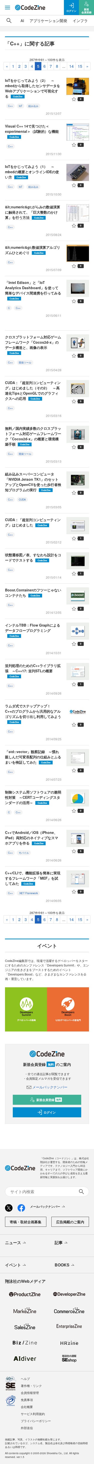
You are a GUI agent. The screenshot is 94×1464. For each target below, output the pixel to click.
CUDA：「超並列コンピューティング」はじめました (33, 522)
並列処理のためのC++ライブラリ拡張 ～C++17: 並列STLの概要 (33, 670)
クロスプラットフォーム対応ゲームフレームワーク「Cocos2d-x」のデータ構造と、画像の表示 (33, 344)
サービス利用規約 (33, 1414)
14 (71, 66)
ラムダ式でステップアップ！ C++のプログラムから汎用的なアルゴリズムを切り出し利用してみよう (33, 713)
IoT (20, 106)
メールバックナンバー (49, 1086)
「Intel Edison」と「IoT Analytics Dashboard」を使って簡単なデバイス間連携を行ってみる (33, 290)
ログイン (50, 1112)
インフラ (80, 20)
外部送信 (27, 1428)
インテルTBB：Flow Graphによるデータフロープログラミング (32, 630)
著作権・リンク (31, 1385)
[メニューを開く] (7, 7)
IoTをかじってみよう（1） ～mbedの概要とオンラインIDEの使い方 (32, 171)
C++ (10, 106)
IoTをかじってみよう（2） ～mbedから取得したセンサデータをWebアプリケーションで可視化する (32, 88)
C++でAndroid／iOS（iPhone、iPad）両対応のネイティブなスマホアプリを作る (31, 837)
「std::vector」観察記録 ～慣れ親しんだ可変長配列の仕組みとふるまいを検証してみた (33, 757)
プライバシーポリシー (36, 1421)
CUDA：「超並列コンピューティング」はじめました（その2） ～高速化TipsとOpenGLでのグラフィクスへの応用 (33, 390)
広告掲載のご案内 (70, 1221)
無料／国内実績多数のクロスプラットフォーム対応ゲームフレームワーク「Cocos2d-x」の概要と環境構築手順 (33, 436)
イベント (13, 1265)
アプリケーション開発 (48, 20)
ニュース (13, 1242)
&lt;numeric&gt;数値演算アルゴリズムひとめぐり (32, 250)
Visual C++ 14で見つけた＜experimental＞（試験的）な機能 (32, 131)
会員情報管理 (30, 1392)
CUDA (22, 499)
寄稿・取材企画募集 (25, 1221)
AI (22, 20)
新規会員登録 (48, 1099)
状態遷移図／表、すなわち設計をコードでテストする (33, 557)
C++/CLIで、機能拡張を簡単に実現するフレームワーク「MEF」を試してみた (32, 878)
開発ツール (25, 362)
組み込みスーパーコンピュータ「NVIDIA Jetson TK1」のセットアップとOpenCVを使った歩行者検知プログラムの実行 (33, 481)
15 (80, 66)
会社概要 (27, 1407)
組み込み (33, 106)
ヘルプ (25, 1378)
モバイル (24, 853)
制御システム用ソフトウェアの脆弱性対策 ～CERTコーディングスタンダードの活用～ (33, 797)
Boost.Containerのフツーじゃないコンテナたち (33, 592)
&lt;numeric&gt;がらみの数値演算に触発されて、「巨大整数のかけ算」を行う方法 (32, 212)
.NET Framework (28, 893)
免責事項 (27, 1399)
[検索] (9, 20)
